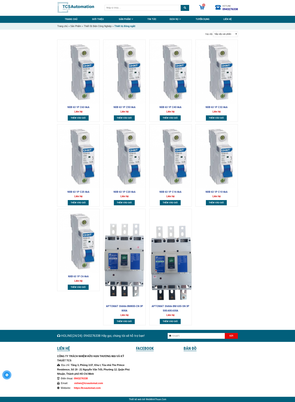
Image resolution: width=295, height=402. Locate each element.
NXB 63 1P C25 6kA (78, 191)
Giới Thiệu (98, 19)
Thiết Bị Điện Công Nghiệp (98, 26)
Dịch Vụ (174, 19)
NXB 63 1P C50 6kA (125, 107)
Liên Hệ (227, 19)
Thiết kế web (135, 399)
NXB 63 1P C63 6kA (78, 107)
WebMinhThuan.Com (156, 399)
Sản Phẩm (125, 19)
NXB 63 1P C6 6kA (78, 276)
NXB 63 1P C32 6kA (217, 107)
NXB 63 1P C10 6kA (217, 191)
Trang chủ (62, 26)
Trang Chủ (71, 19)
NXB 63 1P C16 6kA (170, 191)
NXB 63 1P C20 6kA (125, 191)
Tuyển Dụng (202, 19)
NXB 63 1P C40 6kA (170, 107)
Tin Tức (151, 19)
